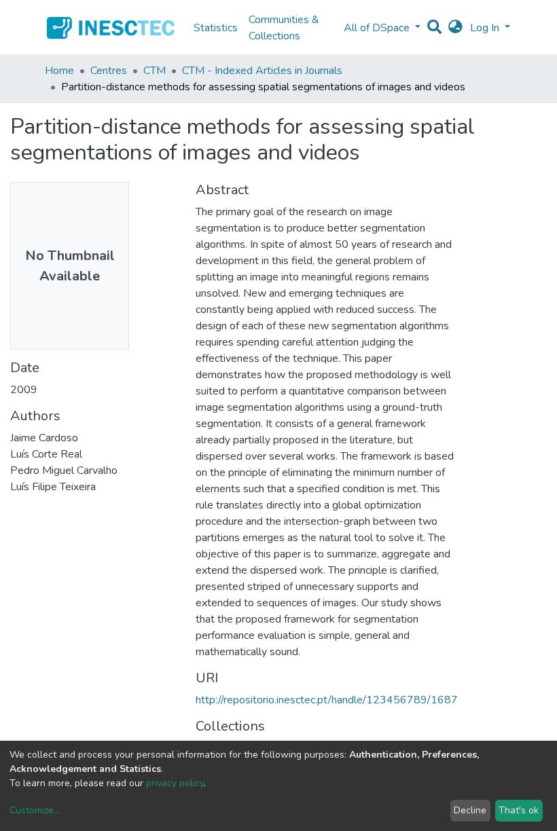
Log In (486, 27)
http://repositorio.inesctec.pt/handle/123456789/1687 (327, 699)
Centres (108, 70)
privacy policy (175, 783)
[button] (455, 28)
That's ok (519, 810)
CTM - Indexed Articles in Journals (262, 70)
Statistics (216, 27)
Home (59, 70)
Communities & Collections (284, 27)
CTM (154, 70)
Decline (470, 810)
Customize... (35, 810)
